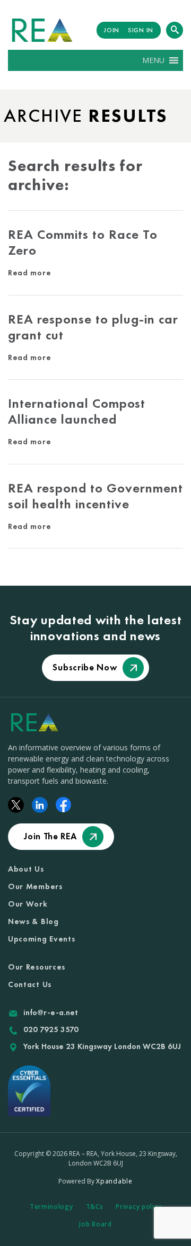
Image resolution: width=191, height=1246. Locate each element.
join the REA (50, 836)
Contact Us (29, 984)
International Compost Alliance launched (76, 411)
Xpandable (114, 1181)
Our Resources (36, 967)
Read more (29, 272)
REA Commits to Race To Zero (83, 242)
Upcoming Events (41, 939)
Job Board (95, 1224)
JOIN (111, 30)
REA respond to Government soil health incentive (95, 496)
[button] (153, 60)
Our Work (28, 904)
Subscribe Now (85, 667)
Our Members (35, 886)
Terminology (51, 1206)
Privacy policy (138, 1206)
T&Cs (94, 1206)
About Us (26, 869)
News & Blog (33, 921)
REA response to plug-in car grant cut (93, 327)
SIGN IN (140, 30)
